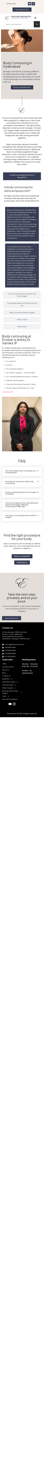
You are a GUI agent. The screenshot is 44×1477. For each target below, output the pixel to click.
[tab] (22, 176)
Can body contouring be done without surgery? (20, 516)
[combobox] (18, 24)
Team (4, 696)
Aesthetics (6, 679)
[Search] (37, 24)
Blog (4, 673)
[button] (35, 17)
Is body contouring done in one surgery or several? (21, 493)
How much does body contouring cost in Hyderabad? (20, 472)
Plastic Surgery (7, 688)
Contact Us (6, 676)
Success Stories (8, 667)
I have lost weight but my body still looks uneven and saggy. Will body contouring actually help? (21, 505)
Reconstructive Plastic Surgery (10, 692)
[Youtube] (29, 3)
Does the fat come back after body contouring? (19, 482)
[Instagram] (33, 3)
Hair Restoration (8, 685)
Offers (4, 664)
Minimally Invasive (8, 682)
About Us (5, 670)
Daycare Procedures (9, 699)
